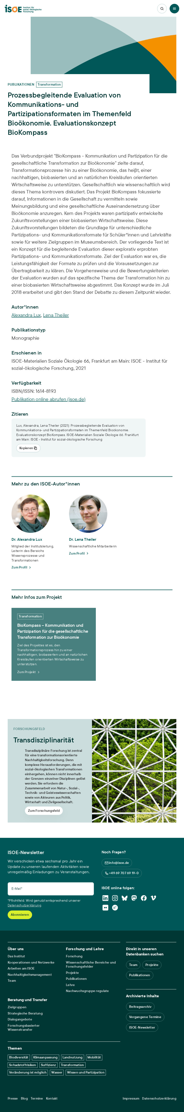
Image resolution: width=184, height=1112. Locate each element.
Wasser (56, 1072)
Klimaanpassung (45, 1057)
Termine (37, 1098)
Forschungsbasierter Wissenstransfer (24, 1028)
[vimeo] (153, 898)
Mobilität (94, 1057)
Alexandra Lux (26, 315)
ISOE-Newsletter (142, 1027)
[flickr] (105, 907)
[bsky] (124, 898)
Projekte (72, 973)
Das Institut (16, 956)
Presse (13, 1098)
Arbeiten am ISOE (21, 968)
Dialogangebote (20, 1019)
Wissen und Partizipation (85, 1072)
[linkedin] (105, 898)
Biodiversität (19, 1057)
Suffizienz (48, 1065)
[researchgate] (115, 907)
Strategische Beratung (25, 1013)
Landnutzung (73, 1057)
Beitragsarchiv (140, 1006)
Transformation (72, 1065)
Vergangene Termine (145, 1017)
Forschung (74, 956)
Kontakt (52, 1098)
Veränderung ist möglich (27, 1072)
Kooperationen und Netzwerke (31, 962)
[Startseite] (23, 9)
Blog (24, 1098)
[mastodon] (134, 898)
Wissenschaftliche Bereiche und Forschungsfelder (91, 964)
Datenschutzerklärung (24, 905)
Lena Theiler (56, 315)
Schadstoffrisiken (22, 1065)
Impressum (131, 1098)
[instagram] (115, 898)
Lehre (70, 985)
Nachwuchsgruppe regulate (87, 991)
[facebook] (144, 898)
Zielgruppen (17, 1007)
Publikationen (76, 979)
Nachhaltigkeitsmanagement (30, 975)
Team (12, 981)
